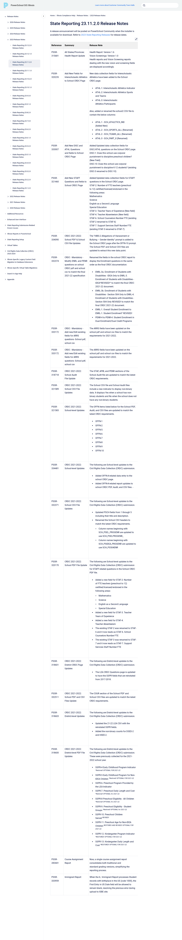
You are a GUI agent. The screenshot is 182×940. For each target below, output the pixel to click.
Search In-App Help (14, 274)
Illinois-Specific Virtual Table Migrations (22, 268)
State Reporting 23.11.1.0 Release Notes (22, 72)
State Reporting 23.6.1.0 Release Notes (22, 139)
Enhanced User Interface (16, 220)
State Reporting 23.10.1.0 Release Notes (22, 88)
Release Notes (12, 17)
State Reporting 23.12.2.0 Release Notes (22, 46)
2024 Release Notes (17, 34)
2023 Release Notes (17, 40)
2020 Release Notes (17, 208)
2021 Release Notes (17, 202)
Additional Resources (15, 214)
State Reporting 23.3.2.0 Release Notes (22, 172)
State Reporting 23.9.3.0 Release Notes (22, 97)
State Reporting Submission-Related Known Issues (21, 226)
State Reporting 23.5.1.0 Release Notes (22, 156)
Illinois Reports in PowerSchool (19, 234)
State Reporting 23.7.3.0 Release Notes (22, 122)
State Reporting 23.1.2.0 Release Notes (22, 189)
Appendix (10, 279)
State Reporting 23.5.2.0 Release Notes (22, 147)
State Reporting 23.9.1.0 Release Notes (22, 105)
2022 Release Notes (17, 197)
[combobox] (160, 5)
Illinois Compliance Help (66, 16)
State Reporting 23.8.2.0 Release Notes (22, 114)
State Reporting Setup (15, 240)
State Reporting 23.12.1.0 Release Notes (22, 55)
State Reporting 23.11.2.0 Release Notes (22, 63)
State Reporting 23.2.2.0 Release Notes (22, 181)
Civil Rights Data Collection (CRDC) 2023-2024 (20, 252)
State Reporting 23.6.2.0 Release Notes (22, 130)
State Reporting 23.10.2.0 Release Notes (22, 80)
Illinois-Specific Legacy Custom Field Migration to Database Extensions (21, 261)
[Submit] (144, 5)
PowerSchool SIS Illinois (22, 5)
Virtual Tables (12, 245)
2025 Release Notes (17, 28)
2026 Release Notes (17, 22)
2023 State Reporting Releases (95, 35)
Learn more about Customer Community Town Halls (115, 5)
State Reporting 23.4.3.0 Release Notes (22, 164)
